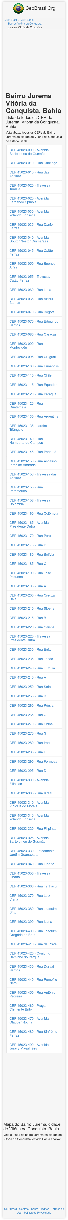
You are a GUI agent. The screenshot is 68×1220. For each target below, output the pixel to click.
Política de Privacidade (37, 1212)
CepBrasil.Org (39, 7)
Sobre (34, 1209)
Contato (24, 1209)
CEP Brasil (10, 1209)
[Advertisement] (34, 63)
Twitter (45, 1209)
